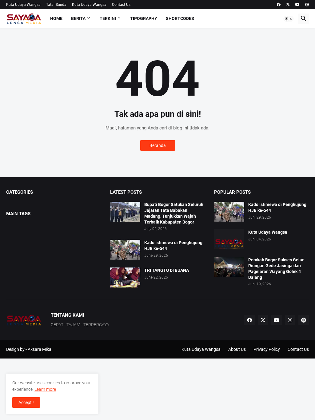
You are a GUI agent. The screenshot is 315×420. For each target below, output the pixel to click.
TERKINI (108, 18)
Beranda (158, 145)
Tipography (143, 18)
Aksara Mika (39, 349)
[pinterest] (307, 4)
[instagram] (290, 320)
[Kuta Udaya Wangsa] (229, 239)
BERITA (78, 18)
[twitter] (288, 4)
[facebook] (279, 4)
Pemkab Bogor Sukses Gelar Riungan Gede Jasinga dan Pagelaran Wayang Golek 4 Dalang (276, 268)
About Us (237, 349)
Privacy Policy (266, 349)
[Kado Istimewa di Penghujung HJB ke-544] (125, 250)
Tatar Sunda (56, 4)
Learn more (45, 389)
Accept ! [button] (26, 402)
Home (56, 18)
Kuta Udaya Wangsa (23, 4)
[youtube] (297, 4)
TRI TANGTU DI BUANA (166, 270)
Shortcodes (180, 18)
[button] (288, 19)
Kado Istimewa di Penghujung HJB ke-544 (173, 245)
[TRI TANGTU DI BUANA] (125, 277)
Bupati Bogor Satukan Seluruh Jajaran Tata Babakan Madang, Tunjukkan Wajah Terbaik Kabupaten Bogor (173, 213)
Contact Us (121, 4)
